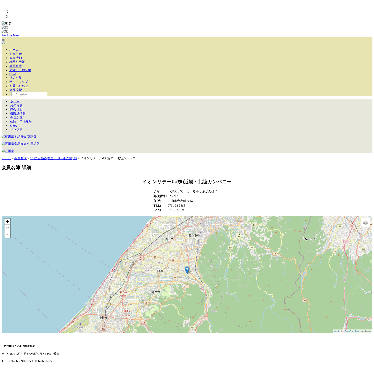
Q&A (12, 74)
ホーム (14, 49)
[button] (7, 35)
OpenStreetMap (351, 331)
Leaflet (337, 331)
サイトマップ (18, 81)
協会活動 (15, 57)
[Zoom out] (7, 235)
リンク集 (15, 77)
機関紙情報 (17, 62)
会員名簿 (15, 66)
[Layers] (365, 222)
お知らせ (15, 53)
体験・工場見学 (20, 70)
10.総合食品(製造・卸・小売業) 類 (53, 158)
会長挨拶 (15, 90)
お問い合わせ (18, 86)
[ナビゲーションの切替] (3, 40)
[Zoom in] (7, 222)
